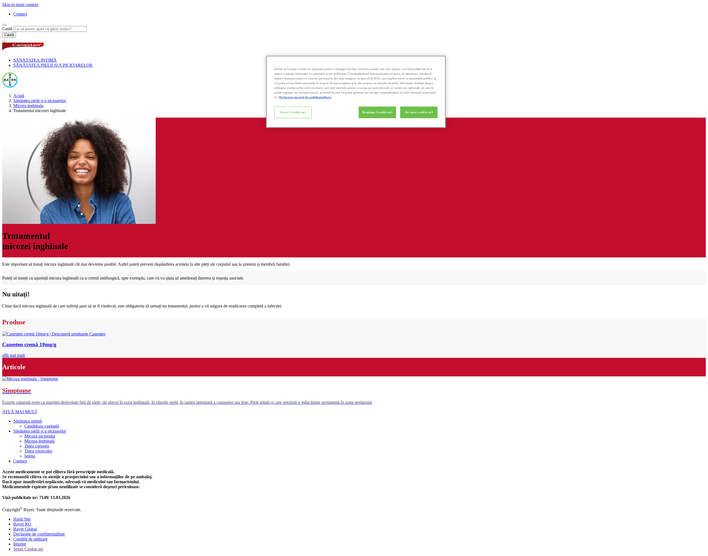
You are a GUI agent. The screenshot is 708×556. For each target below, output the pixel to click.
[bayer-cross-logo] (10, 86)
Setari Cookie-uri (293, 112)
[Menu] (4, 41)
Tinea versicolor (38, 451)
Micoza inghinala (28, 105)
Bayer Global (25, 529)
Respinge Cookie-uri (377, 112)
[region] (356, 92)
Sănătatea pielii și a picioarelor (39, 100)
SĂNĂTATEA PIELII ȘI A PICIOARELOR (53, 65)
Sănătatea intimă (27, 421)
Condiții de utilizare (30, 539)
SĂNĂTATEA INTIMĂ (35, 60)
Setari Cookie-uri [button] (28, 549)
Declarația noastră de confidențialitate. (305, 97)
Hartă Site (22, 519)
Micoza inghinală (39, 441)
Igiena (29, 456)
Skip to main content (20, 4)
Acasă (18, 95)
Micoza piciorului (39, 436)
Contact (20, 14)
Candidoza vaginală (41, 426)
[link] (13, 355)
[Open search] (4, 25)
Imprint (19, 544)
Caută (7, 28)
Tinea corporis (36, 446)
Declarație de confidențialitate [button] (39, 534)
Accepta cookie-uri (419, 112)
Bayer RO (22, 524)
